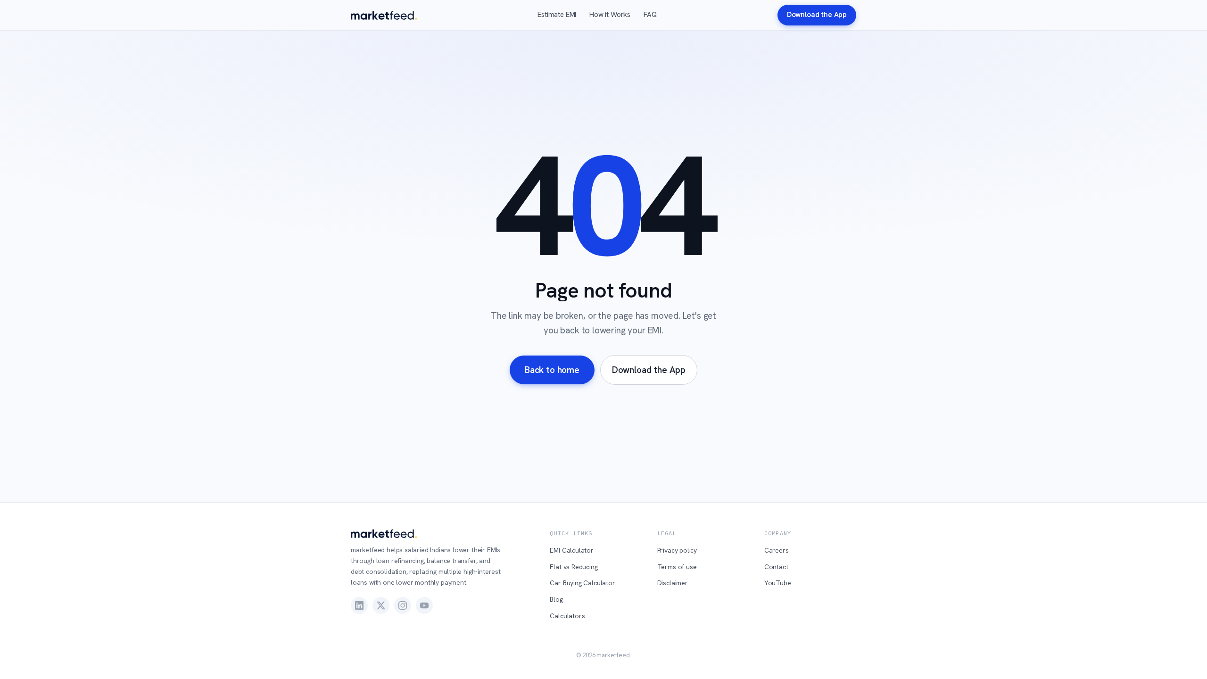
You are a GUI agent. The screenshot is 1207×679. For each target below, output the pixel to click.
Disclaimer (672, 583)
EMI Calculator (572, 550)
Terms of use (677, 567)
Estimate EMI (556, 14)
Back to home (552, 370)
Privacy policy (677, 550)
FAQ (650, 14)
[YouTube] (424, 605)
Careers (776, 550)
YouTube (777, 583)
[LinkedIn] (359, 605)
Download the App (817, 14)
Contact (776, 567)
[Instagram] (402, 605)
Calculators (567, 616)
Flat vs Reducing (573, 567)
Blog (556, 599)
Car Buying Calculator (582, 583)
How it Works (609, 14)
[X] (380, 605)
